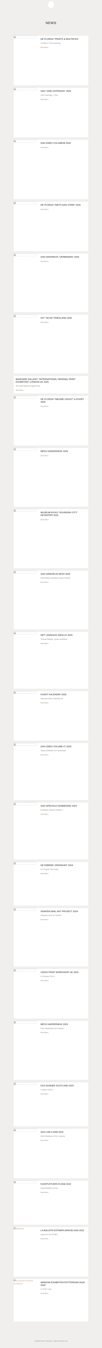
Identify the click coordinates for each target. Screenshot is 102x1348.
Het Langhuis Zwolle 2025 (57, 635)
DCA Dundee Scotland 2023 (57, 1085)
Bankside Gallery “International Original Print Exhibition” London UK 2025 (46, 380)
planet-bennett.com (61, 1341)
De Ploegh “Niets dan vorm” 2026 (61, 205)
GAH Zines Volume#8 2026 (56, 143)
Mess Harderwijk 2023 (54, 1024)
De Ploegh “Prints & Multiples (59, 39)
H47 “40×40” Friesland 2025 (56, 318)
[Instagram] (51, 1334)
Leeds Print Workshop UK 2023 (59, 972)
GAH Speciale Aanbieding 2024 (59, 806)
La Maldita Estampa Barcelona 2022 (62, 1230)
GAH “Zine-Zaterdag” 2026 (56, 91)
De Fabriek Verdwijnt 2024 (57, 865)
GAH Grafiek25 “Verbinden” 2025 (60, 257)
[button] (51, 4)
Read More (44, 47)
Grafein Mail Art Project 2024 (59, 911)
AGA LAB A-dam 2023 (52, 1132)
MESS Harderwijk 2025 (54, 451)
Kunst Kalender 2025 (53, 694)
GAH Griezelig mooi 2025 (55, 574)
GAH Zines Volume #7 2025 (56, 746)
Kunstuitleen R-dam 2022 (56, 1184)
